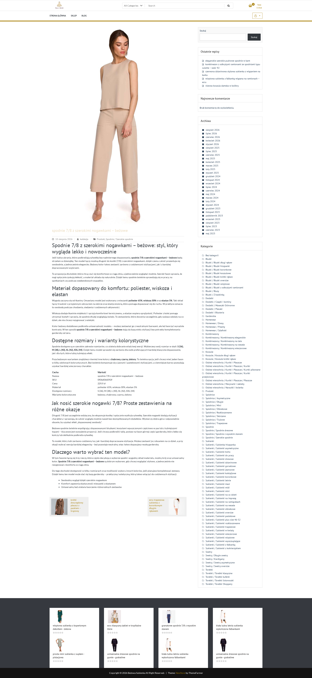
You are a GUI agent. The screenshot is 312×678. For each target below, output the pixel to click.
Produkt (101, 239)
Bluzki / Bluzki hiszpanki (218, 266)
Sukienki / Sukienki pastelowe (220, 516)
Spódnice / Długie (214, 401)
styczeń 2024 (212, 204)
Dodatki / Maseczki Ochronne (220, 305)
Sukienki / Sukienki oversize (219, 512)
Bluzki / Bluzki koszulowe (218, 273)
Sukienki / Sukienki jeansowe (220, 469)
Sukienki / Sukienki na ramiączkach (223, 501)
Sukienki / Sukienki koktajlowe (221, 473)
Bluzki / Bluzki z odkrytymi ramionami (224, 287)
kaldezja (84, 239)
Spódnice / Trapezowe (216, 423)
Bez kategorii (212, 255)
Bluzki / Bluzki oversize (217, 280)
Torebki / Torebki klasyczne (219, 573)
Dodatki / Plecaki (214, 309)
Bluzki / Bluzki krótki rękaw (219, 276)
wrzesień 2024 (213, 183)
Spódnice (210, 394)
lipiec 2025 (211, 151)
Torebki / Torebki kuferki (218, 576)
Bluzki (209, 258)
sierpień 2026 (213, 129)
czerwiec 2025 (213, 154)
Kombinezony (212, 334)
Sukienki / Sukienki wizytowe (220, 537)
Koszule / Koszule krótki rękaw (221, 359)
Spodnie (210, 426)
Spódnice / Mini (213, 405)
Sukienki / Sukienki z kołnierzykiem (223, 548)
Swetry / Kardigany (215, 559)
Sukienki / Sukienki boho (218, 451)
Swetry (209, 551)
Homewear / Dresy (215, 323)
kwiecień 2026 (213, 140)
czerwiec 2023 (213, 229)
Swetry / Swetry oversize (217, 566)
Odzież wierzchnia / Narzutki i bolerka (224, 387)
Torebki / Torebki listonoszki (220, 580)
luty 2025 (210, 169)
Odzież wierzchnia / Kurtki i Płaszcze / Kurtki (228, 366)
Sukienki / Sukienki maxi (218, 484)
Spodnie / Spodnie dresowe (219, 430)
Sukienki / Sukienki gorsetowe (221, 466)
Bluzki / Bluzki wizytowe (218, 283)
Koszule (209, 351)
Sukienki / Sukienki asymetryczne (222, 448)
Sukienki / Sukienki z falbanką (220, 544)
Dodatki (209, 298)
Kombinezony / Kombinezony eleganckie (226, 337)
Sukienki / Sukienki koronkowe (221, 476)
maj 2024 (210, 194)
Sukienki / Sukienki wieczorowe (221, 534)
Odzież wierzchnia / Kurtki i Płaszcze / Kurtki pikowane (233, 369)
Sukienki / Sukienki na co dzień (221, 494)
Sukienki (210, 441)
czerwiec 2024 (213, 190)
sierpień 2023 (213, 222)
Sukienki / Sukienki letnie (218, 480)
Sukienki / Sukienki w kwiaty (220, 530)
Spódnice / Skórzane (216, 416)
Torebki (209, 569)
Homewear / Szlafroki (216, 330)
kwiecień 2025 (213, 162)
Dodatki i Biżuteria (215, 312)
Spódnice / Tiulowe (215, 419)
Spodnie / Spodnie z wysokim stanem (224, 434)
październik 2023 (214, 215)
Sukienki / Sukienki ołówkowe (220, 509)
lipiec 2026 (211, 133)
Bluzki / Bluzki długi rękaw (219, 262)
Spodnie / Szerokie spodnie (119, 239)
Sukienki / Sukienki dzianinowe (221, 462)
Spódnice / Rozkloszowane (219, 412)
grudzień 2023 (213, 208)
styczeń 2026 (212, 144)
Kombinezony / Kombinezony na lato (224, 341)
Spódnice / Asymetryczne (218, 398)
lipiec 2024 (211, 187)
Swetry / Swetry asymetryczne (220, 562)
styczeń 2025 (212, 172)
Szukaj (203, 30)
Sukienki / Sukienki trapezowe (220, 526)
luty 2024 (210, 201)
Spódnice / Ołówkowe (216, 409)
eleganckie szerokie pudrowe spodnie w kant (227, 60)
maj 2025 (210, 158)
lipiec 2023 (211, 226)
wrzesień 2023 (213, 219)
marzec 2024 (212, 197)
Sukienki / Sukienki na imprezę (221, 498)
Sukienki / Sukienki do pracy (220, 455)
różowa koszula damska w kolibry (222, 85)
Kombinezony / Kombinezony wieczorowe (226, 348)
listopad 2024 (213, 179)
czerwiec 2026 (213, 137)
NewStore (180, 673)
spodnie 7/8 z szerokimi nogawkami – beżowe (90, 230)
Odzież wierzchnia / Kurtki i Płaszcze (224, 362)
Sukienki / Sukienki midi (218, 487)
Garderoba (211, 316)
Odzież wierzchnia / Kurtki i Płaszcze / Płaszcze (229, 380)
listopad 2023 (213, 212)
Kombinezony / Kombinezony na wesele (225, 344)
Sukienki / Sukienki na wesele (220, 505)
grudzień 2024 (213, 176)
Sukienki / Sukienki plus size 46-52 (223, 519)
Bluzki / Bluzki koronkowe (218, 269)
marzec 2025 (212, 165)
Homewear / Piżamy (215, 326)
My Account (257, 16)
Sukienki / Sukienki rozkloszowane (223, 523)
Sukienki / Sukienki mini (218, 491)
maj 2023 (210, 233)
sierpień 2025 (213, 147)
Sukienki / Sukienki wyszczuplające (223, 541)
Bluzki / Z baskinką (215, 294)
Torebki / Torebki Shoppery (219, 584)
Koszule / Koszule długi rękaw (220, 355)
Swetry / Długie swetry (217, 555)
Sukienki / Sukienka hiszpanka (221, 444)
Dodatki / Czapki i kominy (218, 301)
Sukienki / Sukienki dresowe (220, 459)
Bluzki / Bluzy (212, 291)
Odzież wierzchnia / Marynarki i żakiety (225, 384)
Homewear (211, 319)
